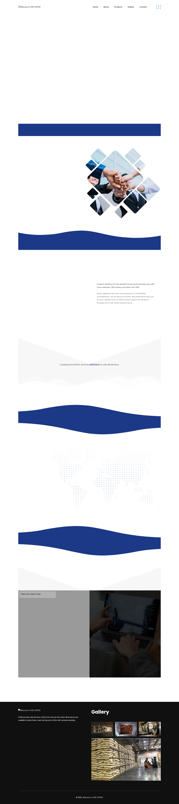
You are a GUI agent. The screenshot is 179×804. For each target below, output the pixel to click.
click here (94, 364)
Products (118, 7)
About (106, 7)
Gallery (131, 7)
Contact (143, 7)
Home (95, 7)
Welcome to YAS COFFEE (93, 797)
